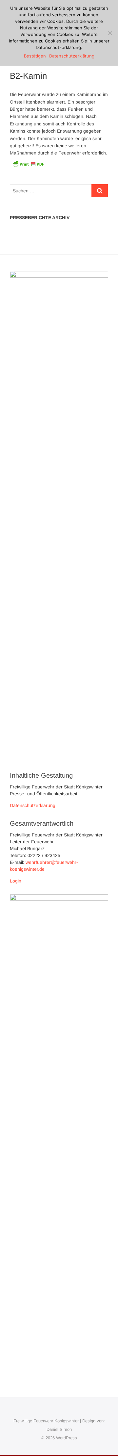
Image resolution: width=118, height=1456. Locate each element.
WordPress (66, 1437)
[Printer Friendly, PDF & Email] (28, 163)
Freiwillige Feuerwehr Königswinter (46, 1420)
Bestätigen (35, 55)
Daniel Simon (59, 1429)
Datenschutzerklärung (32, 805)
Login (15, 880)
